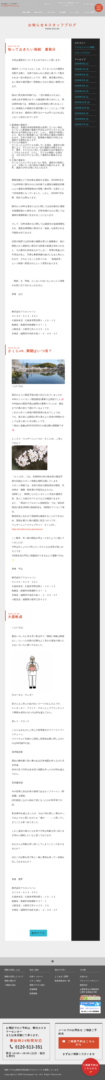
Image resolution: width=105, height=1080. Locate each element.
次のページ (38, 933)
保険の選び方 (10, 981)
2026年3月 (80, 86)
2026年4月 (80, 80)
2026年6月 (80, 74)
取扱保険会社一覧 (62, 981)
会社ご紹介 (51, 12)
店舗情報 (33, 989)
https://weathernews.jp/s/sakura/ (27, 529)
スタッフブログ (82, 53)
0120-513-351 (29, 1047)
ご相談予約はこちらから (81, 1043)
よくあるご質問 (88, 12)
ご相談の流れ (10, 985)
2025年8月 (80, 119)
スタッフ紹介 (74, 12)
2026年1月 (80, 97)
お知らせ (84, 976)
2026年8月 (80, 64)
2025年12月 (80, 102)
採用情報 (33, 993)
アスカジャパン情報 (84, 47)
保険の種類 (26, 12)
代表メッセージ (36, 976)
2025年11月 (80, 108)
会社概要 (62, 12)
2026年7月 (80, 69)
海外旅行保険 (89, 4)
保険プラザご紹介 (37, 985)
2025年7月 (80, 124)
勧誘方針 (47, 4)
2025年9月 (80, 113)
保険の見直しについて (14, 976)
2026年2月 (80, 91)
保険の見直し (39, 12)
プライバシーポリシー (31, 4)
